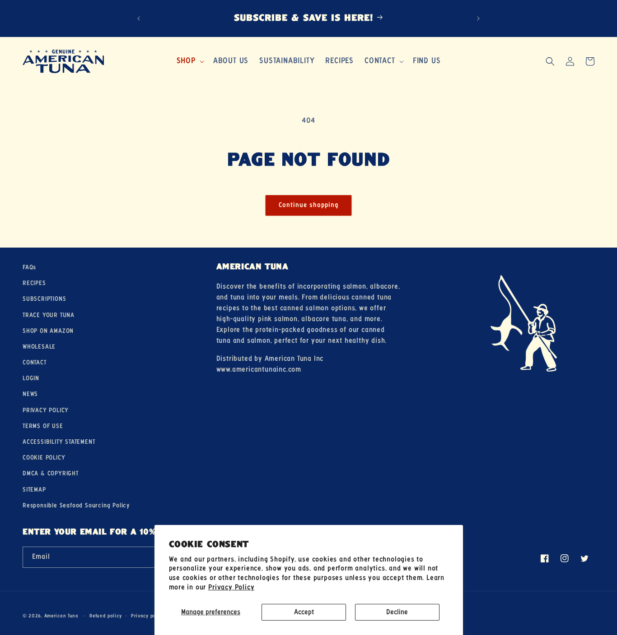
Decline (397, 612)
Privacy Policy (231, 587)
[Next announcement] (478, 18)
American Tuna (61, 616)
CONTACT (35, 362)
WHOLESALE (39, 347)
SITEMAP (34, 490)
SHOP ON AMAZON (48, 331)
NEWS (30, 394)
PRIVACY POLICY (46, 410)
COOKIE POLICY (44, 458)
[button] (189, 61)
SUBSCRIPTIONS (44, 299)
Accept (304, 612)
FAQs (29, 267)
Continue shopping (308, 205)
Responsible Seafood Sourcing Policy (76, 505)
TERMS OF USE (43, 426)
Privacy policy (147, 615)
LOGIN (31, 379)
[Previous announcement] (139, 18)
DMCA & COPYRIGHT (51, 474)
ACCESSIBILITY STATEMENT (59, 442)
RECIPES (34, 283)
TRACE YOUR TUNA (49, 315)
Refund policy (105, 615)
